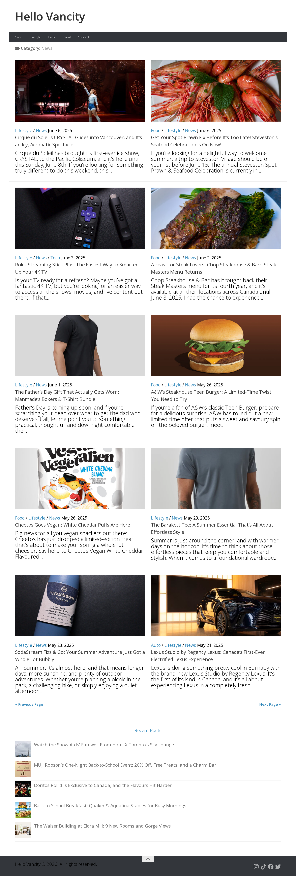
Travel (66, 37)
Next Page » (270, 704)
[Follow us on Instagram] (256, 867)
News (41, 130)
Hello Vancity (50, 16)
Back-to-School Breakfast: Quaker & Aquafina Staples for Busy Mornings (110, 805)
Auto (156, 645)
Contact (83, 37)
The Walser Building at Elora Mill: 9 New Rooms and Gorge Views (102, 826)
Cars (18, 37)
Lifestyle (34, 37)
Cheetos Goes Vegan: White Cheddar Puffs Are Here (72, 524)
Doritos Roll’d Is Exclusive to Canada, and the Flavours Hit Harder (103, 785)
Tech (51, 37)
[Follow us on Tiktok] (263, 867)
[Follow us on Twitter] (278, 867)
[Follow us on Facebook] (271, 867)
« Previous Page (29, 704)
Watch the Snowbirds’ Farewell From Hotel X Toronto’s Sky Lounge (104, 744)
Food (156, 130)
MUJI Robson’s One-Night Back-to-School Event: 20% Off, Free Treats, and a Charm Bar (125, 765)
